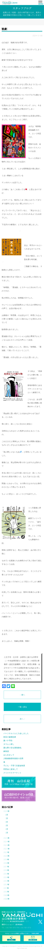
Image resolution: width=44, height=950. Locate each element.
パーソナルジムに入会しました (16, 733)
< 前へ (22, 695)
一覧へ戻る (22, 707)
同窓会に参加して (10, 769)
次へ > (22, 719)
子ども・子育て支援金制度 (14, 765)
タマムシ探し (8, 744)
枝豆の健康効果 (9, 737)
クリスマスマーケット (12, 773)
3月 (6, 833)
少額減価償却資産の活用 (13, 758)
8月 (6, 815)
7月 (6, 818)
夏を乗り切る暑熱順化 (12, 748)
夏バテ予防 (7, 740)
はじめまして (8, 755)
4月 (6, 829)
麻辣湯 (6, 751)
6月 (6, 822)
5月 (6, 825)
